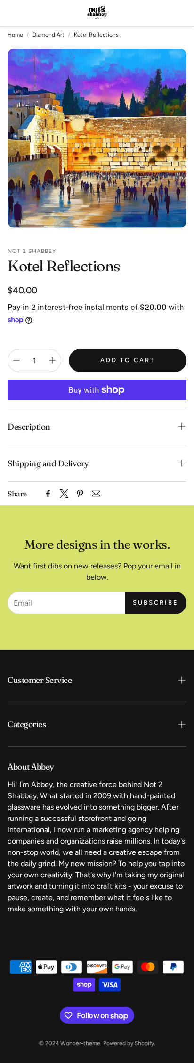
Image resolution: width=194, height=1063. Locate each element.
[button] (14, 13)
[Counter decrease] (16, 360)
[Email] (96, 493)
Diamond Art (48, 35)
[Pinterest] (80, 493)
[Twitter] (64, 493)
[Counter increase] (52, 360)
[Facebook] (48, 493)
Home (15, 35)
